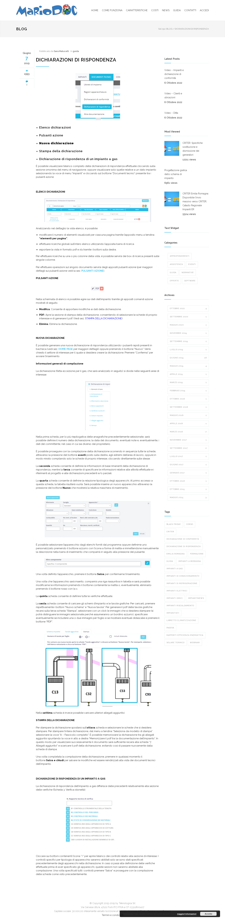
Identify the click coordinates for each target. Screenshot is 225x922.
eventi (192, 264)
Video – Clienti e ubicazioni (173, 95)
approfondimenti (179, 256)
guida (76, 51)
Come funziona (112, 10)
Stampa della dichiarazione (61, 151)
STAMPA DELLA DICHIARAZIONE (103, 318)
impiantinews (196, 598)
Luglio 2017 (188, 456)
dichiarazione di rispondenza (184, 546)
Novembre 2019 (188, 333)
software (190, 281)
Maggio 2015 (188, 497)
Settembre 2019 (188, 341)
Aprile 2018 (188, 423)
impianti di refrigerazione (182, 583)
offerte (174, 281)
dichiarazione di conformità (183, 539)
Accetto (208, 913)
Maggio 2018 (188, 415)
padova (170, 628)
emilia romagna (176, 554)
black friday (174, 524)
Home (94, 10)
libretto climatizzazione (181, 620)
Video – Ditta (171, 113)
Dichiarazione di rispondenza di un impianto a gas (78, 159)
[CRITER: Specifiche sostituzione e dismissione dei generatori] (171, 148)
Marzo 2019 (188, 382)
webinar (195, 643)
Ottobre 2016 (188, 481)
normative (188, 272)
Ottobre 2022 (188, 308)
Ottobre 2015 (188, 489)
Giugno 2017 (188, 465)
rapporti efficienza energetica (185, 635)
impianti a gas (175, 569)
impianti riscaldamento (180, 606)
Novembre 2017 (188, 440)
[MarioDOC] (46, 10)
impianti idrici (175, 598)
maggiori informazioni (186, 914)
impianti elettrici (177, 591)
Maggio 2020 (188, 325)
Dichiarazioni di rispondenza (76, 60)
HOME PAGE (65, 349)
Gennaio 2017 (188, 473)
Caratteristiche (137, 10)
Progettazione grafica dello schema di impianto (175, 174)
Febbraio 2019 (188, 391)
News (165, 10)
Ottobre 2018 (188, 399)
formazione (197, 554)
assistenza (176, 264)
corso (189, 524)
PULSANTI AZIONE (92, 270)
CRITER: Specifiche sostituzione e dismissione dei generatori (193, 149)
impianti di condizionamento (183, 576)
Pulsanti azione (51, 135)
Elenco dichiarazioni (55, 127)
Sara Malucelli (61, 51)
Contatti (190, 10)
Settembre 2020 (188, 317)
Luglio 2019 (188, 350)
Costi (154, 10)
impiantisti (173, 613)
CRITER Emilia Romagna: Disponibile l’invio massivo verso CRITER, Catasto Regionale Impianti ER (196, 201)
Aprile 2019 (188, 374)
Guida (177, 10)
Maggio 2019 (188, 366)
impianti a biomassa (189, 561)
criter (170, 532)
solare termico (175, 643)
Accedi (204, 10)
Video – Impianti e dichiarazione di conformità (174, 74)
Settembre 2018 (188, 407)
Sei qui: (162, 29)
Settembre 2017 (188, 448)
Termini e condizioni (112, 915)
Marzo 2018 (188, 432)
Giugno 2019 (188, 358)
